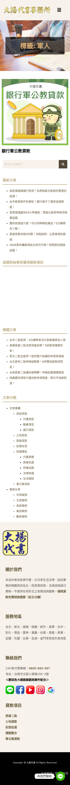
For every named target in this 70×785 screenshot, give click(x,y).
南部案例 (21, 505)
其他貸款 (21, 413)
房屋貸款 (21, 440)
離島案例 (21, 516)
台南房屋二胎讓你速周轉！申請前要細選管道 (37, 372)
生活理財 (28, 478)
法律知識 (28, 473)
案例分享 (15, 489)
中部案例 (21, 495)
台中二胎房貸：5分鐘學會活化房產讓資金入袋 (38, 340)
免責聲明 (46, 773)
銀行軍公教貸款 (16, 150)
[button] (54, 10)
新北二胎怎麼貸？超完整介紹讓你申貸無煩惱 (37, 356)
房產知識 (28, 462)
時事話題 (28, 467)
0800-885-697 (39, 668)
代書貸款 (28, 419)
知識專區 (21, 451)
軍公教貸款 (23, 484)
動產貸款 (28, 424)
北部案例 (21, 500)
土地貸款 (21, 435)
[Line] (60, 776)
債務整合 (11, 733)
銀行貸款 (28, 430)
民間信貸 (21, 446)
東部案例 (21, 511)
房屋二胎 (11, 716)
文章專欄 (15, 408)
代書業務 (28, 457)
